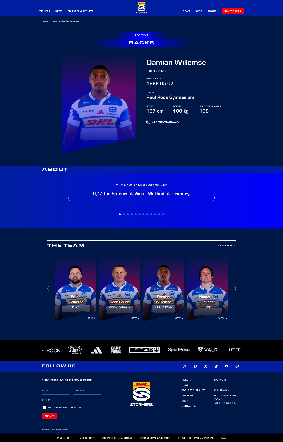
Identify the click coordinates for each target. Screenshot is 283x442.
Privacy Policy (64, 437)
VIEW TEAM (225, 245)
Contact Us (189, 405)
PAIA (223, 437)
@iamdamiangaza (165, 122)
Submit (49, 416)
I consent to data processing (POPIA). (64, 407)
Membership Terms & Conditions (195, 437)
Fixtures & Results (81, 11)
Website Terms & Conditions (117, 437)
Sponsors (220, 379)
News (59, 11)
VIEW (90, 318)
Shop (198, 11)
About (212, 11)
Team (186, 11)
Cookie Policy (87, 437)
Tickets (44, 11)
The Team (187, 395)
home (45, 21)
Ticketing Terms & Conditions (155, 437)
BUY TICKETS (232, 11)
